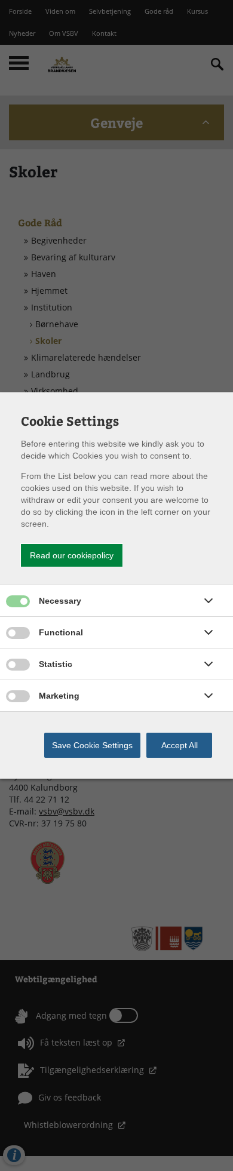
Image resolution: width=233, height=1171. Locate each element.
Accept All (179, 745)
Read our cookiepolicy (72, 555)
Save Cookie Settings (92, 745)
